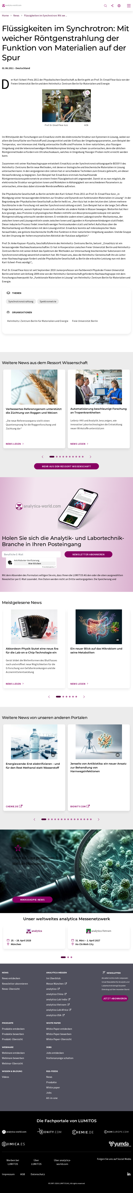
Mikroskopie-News (32, 899)
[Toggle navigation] (129, 6)
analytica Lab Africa (57, 1009)
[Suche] (105, 6)
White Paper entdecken (59, 1028)
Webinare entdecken (13, 1052)
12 (81, 819)
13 (84, 819)
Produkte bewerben (13, 1034)
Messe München (55, 983)
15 (91, 819)
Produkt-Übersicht (12, 1039)
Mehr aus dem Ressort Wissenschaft (66, 466)
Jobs (49, 1092)
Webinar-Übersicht (12, 1063)
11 (78, 819)
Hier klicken (34, 563)
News (49, 1076)
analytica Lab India (56, 999)
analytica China (55, 994)
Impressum (8, 1174)
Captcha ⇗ (48, 567)
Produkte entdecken (13, 1028)
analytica (51, 988)
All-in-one (52, 1098)
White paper (53, 1087)
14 (87, 819)
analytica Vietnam (56, 1004)
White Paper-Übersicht (59, 1039)
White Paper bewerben (58, 1034)
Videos (5, 1076)
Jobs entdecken (55, 1052)
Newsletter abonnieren (88, 554)
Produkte (51, 1082)
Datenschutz (38, 1174)
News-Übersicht (11, 988)
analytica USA (54, 1015)
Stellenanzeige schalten (59, 1058)
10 (83, 457)
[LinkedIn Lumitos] (129, 1174)
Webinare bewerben (13, 1058)
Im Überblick (53, 978)
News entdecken (11, 978)
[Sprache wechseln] (119, 6)
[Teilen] (112, 6)
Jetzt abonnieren (115, 998)
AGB (22, 1174)
